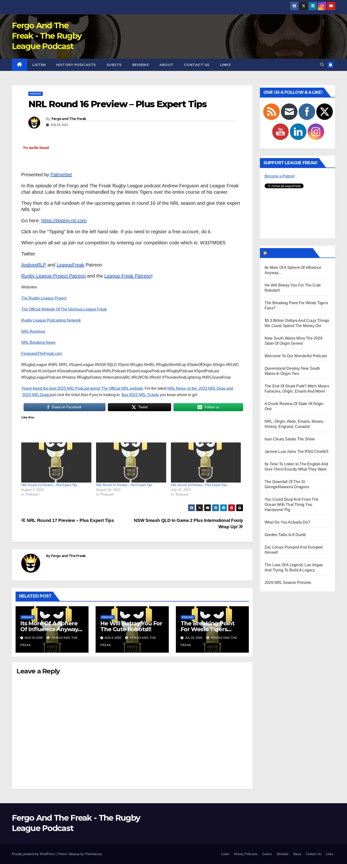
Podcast (35, 93)
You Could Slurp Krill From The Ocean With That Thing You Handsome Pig (291, 504)
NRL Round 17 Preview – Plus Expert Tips (70, 520)
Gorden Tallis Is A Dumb (285, 535)
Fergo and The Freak (68, 119)
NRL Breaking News (38, 342)
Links (225, 65)
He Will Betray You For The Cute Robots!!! (131, 626)
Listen (39, 65)
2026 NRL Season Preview (288, 583)
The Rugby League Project (43, 298)
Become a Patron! (280, 176)
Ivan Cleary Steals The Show (290, 439)
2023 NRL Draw (35, 395)
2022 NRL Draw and (216, 388)
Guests (114, 65)
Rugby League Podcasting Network (51, 320)
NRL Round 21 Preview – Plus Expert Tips (49, 485)
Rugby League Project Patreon (53, 275)
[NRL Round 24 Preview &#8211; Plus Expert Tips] (131, 462)
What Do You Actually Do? (287, 522)
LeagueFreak (70, 264)
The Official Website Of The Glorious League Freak (64, 309)
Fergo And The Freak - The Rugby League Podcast (46, 35)
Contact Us (197, 65)
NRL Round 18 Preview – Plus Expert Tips (199, 485)
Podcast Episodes (289, 252)
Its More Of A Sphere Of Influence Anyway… (51, 626)
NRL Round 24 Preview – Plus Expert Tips (124, 485)
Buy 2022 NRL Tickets (140, 395)
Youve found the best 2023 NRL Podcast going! (60, 388)
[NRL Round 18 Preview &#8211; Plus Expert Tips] (206, 462)
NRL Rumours (33, 331)
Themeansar (93, 854)
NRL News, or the (183, 388)
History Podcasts (76, 65)
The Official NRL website (122, 388)
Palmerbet (61, 174)
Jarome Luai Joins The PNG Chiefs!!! (296, 452)
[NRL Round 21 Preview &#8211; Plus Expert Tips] (56, 462)
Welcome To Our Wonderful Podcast (296, 356)
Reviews (140, 65)
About (166, 65)
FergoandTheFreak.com (41, 354)
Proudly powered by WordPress (34, 854)
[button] (322, 65)
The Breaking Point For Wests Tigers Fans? (207, 629)
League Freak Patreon (127, 275)
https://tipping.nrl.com (64, 220)
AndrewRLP (33, 264)
